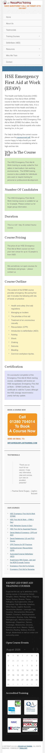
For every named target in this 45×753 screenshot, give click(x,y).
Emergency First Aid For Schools (22, 566)
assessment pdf (23, 137)
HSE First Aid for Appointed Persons (23, 529)
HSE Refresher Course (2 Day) (21, 525)
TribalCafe (23, 748)
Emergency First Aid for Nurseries (22, 569)
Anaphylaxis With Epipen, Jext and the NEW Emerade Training (22, 561)
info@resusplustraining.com (22, 443)
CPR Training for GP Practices (21, 544)
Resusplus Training (25, 746)
